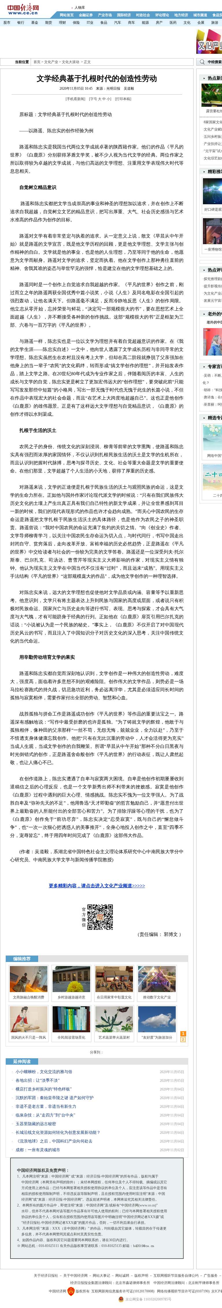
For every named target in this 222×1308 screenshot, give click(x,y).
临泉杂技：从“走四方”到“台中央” (45, 1115)
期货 (48, 23)
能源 (145, 23)
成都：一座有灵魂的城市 (38, 1150)
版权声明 (141, 1276)
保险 (76, 23)
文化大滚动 (70, 62)
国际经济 (124, 15)
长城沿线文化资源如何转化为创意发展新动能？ (58, 1132)
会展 (200, 23)
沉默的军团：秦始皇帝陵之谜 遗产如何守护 (55, 1098)
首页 (37, 62)
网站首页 (67, 15)
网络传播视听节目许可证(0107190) (183, 1291)
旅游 (214, 23)
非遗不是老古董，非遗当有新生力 (46, 1106)
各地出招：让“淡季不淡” (38, 1080)
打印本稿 (123, 99)
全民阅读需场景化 (71, 1037)
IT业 (90, 23)
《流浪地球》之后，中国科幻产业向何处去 (54, 1141)
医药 (173, 23)
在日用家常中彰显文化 (114, 997)
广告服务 (211, 1276)
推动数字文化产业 (157, 997)
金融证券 (86, 15)
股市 (6, 23)
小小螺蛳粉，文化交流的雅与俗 (44, 1072)
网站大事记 (101, 1276)
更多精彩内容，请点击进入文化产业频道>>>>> (97, 885)
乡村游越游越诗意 (71, 997)
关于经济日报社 (46, 1276)
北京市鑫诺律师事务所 (132, 1283)
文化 (187, 23)
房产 (159, 23)
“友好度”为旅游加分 (157, 1037)
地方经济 (181, 15)
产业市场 (105, 15)
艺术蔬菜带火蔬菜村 (114, 1037)
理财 (62, 23)
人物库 (80, 7)
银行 (20, 23)
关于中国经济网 (75, 1276)
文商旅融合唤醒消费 (28, 997)
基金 (34, 23)
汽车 (117, 23)
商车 (131, 23)
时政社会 (143, 15)
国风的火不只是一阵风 (28, 1037)
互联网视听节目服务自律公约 (176, 1276)
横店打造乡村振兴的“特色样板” (44, 1089)
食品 (103, 23)
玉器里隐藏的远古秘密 (36, 1124)
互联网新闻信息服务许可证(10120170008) (122, 1291)
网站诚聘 (122, 1276)
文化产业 (51, 62)
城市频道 (200, 15)
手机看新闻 (75, 99)
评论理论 (162, 15)
